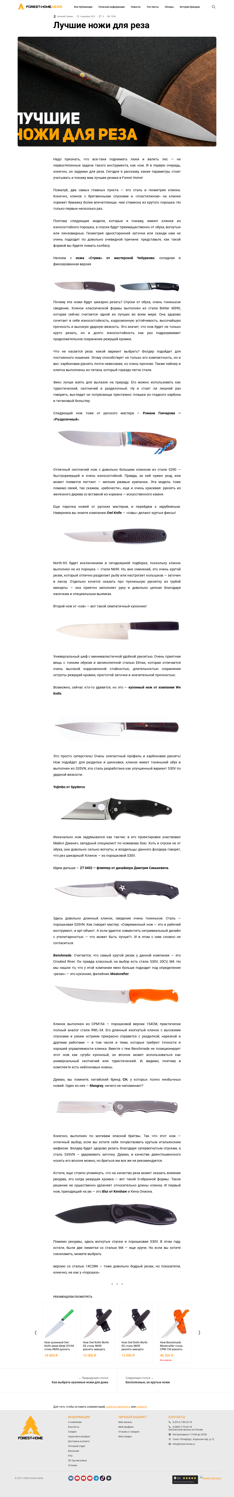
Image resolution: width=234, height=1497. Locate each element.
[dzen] (109, 1478)
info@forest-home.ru (184, 1444)
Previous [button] (35, 1332)
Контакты (73, 1426)
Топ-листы (153, 6)
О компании (75, 1422)
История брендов (190, 6)
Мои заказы (125, 1422)
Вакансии (73, 1451)
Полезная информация (111, 6)
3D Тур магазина (77, 1460)
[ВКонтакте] (71, 1478)
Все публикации (83, 6)
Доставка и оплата (79, 1441)
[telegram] (96, 1478)
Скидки (72, 1431)
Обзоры (169, 6)
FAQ (70, 1455)
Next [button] (198, 1332)
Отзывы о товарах (128, 1431)
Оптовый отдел (76, 1446)
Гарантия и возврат (79, 1436)
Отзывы (72, 1465)
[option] (59, 1332)
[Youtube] (77, 1478)
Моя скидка (125, 1436)
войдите (141, 1406)
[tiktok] (102, 1478)
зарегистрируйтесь (118, 1406)
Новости (135, 6)
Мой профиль (126, 1426)
